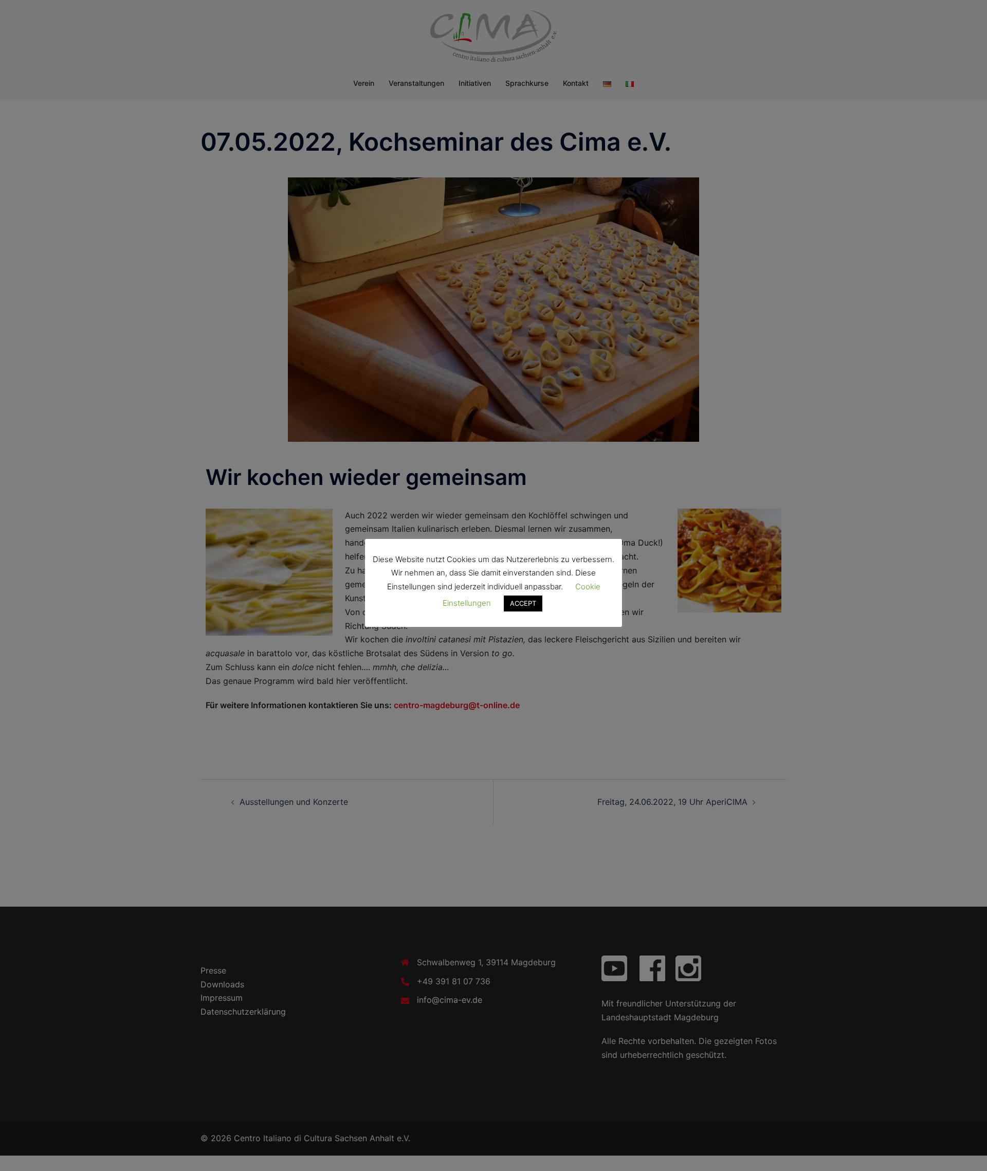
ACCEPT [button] (523, 603)
